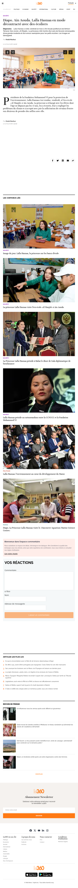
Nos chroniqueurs (8, 861)
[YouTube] (39, 830)
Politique (17, 9)
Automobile (6, 854)
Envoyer (39, 815)
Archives (23, 844)
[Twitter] (35, 830)
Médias (61, 9)
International (43, 9)
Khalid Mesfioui (11, 39)
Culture (53, 9)
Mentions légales (63, 841)
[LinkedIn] (43, 830)
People (5, 856)
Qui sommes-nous (26, 839)
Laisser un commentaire (39, 615)
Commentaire (10, 570)
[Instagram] (47, 830)
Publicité (23, 842)
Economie (26, 9)
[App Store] (31, 874)
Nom (7, 595)
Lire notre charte (11, 554)
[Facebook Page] (30, 830)
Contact (42, 842)
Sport (68, 9)
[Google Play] (46, 874)
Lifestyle (5, 858)
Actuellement (7, 9)
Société (34, 9)
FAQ (41, 839)
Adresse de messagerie (15, 604)
